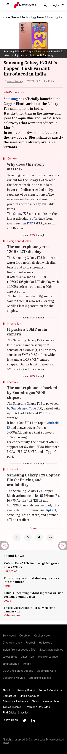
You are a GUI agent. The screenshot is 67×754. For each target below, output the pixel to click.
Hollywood (45, 642)
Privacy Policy (26, 690)
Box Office (10, 570)
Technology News (33, 17)
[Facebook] (16, 537)
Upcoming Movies (14, 677)
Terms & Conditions (50, 690)
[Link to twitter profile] (24, 720)
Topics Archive (12, 706)
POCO (31, 223)
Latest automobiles (51, 649)
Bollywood (9, 635)
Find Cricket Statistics (16, 712)
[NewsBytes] (25, 5)
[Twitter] (39, 537)
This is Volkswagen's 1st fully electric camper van (29, 609)
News (15, 17)
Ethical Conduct (29, 695)
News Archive (51, 701)
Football (30, 642)
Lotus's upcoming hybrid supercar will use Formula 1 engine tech (33, 595)
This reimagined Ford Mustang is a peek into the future (31, 580)
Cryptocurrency (12, 642)
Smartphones (11, 663)
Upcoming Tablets (39, 677)
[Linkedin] (50, 537)
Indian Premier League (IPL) (19, 649)
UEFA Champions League (18, 670)
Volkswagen (12, 615)
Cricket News (42, 635)
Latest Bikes (10, 656)
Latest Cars (28, 656)
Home (6, 17)
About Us (8, 690)
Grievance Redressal (15, 701)
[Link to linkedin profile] (33, 720)
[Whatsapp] (28, 537)
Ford (7, 585)
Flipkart (50, 510)
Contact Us (9, 695)
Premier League (48, 656)
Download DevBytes (37, 706)
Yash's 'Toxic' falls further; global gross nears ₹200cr (31, 565)
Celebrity (25, 635)
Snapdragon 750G (23, 408)
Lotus (7, 600)
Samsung (11, 99)
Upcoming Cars (46, 670)
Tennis (27, 663)
